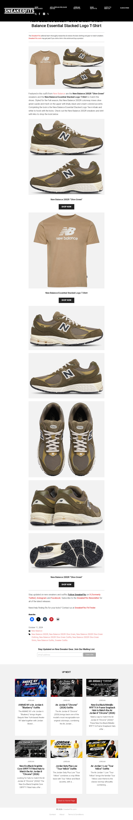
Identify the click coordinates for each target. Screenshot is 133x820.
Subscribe (124, 8)
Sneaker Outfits (61, 640)
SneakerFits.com (70, 809)
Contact (52, 814)
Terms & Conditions (76, 814)
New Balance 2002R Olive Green (62, 634)
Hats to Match (107, 7)
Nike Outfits (93, 7)
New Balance (59, 93)
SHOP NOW (66, 207)
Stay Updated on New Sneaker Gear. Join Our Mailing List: (66, 649)
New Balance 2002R (40, 634)
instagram (45, 13)
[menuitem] (40, 8)
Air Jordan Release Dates (58, 7)
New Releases (39, 7)
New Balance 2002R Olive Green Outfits (55, 637)
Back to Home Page (66, 801)
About (61, 814)
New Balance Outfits (45, 640)
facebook (41, 13)
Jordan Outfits (76, 7)
